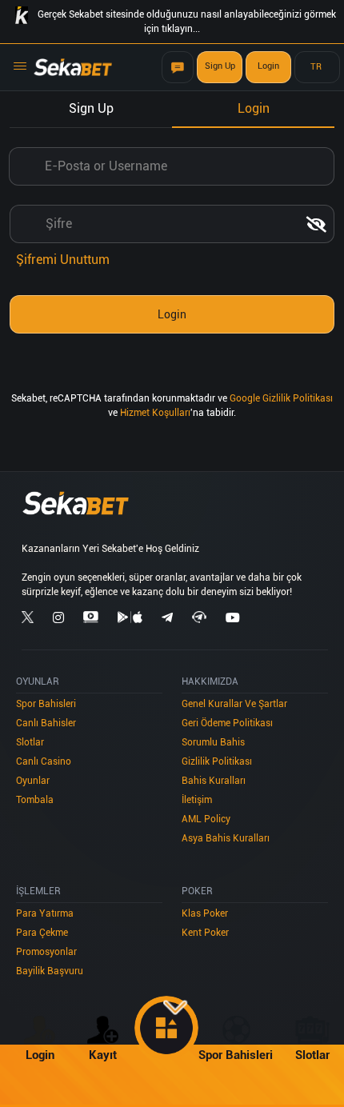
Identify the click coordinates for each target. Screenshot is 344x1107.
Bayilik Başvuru (49, 971)
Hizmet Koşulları (155, 412)
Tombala (35, 799)
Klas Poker (205, 913)
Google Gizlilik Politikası (281, 398)
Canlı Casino (43, 761)
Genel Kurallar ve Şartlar (234, 703)
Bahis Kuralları (214, 780)
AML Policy (206, 819)
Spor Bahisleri (46, 703)
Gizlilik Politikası (217, 761)
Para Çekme (42, 932)
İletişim (197, 799)
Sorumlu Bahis (213, 742)
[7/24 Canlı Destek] (177, 67)
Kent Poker (205, 932)
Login (268, 66)
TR (316, 67)
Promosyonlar (46, 951)
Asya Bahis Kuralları (226, 838)
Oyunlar (33, 780)
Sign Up (220, 66)
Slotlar (30, 742)
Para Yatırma (45, 913)
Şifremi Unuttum (63, 259)
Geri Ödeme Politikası (227, 723)
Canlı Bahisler (46, 723)
